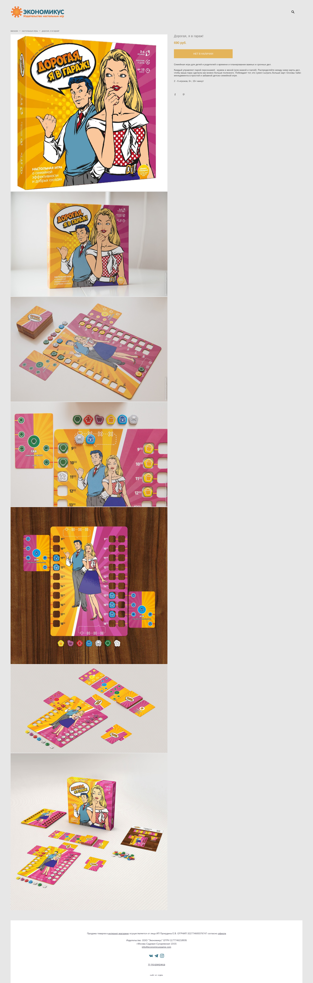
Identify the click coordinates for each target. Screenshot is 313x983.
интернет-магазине (118, 933)
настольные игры (30, 31)
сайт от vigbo (156, 975)
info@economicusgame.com (156, 947)
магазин (14, 31)
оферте (222, 933)
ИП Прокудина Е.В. (166, 933)
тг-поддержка (156, 964)
